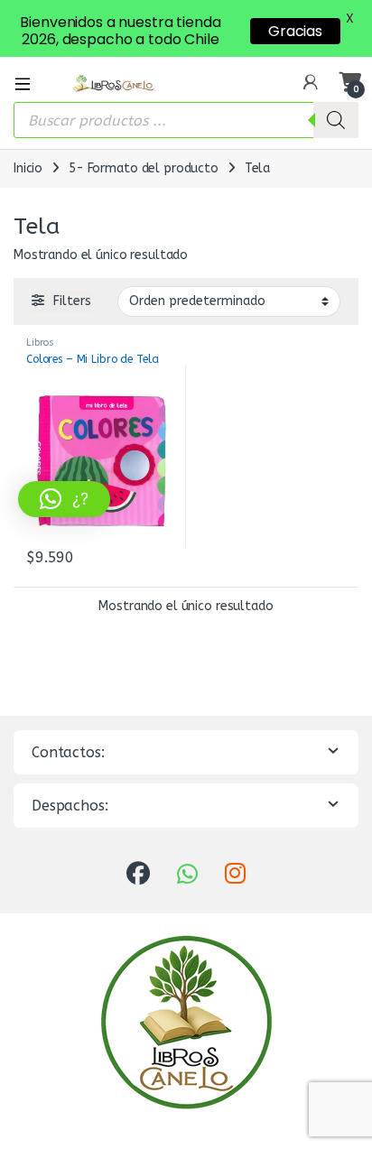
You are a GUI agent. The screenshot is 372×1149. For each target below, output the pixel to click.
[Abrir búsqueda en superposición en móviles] (186, 120)
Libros (40, 342)
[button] (64, 499)
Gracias (295, 31)
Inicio (28, 168)
